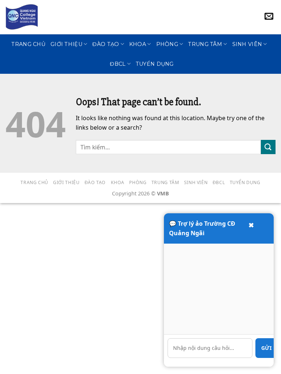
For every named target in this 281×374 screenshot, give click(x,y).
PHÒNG (167, 44)
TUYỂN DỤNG (155, 64)
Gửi (266, 347)
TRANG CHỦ (28, 44)
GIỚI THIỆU (66, 44)
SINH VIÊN (247, 44)
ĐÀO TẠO (105, 44)
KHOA (137, 44)
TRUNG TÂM (205, 44)
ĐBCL (117, 64)
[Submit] (268, 147)
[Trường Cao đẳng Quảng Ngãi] (21, 17)
